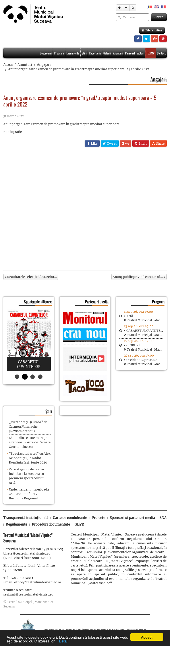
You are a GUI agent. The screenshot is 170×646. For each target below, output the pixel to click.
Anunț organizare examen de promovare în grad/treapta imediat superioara (61, 124)
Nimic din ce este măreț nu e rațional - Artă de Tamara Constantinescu (30, 442)
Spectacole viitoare (38, 302)
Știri (48, 411)
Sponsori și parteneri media (132, 518)
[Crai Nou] (85, 335)
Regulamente (16, 524)
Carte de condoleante (70, 518)
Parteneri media (96, 302)
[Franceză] (163, 6)
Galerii (107, 53)
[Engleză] (157, 6)
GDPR (79, 524)
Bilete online (153, 30)
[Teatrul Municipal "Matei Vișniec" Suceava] (32, 14)
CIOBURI (133, 345)
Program (59, 53)
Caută (159, 17)
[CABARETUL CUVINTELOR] (29, 340)
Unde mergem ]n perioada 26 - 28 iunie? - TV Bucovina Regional (29, 493)
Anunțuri (118, 53)
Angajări (44, 64)
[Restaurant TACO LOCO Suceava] (85, 386)
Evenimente (72, 53)
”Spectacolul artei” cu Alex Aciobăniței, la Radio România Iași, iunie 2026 (29, 458)
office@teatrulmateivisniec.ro (37, 582)
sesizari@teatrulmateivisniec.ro (28, 594)
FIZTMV (151, 53)
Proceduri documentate (51, 524)
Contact (161, 53)
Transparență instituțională (25, 518)
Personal (130, 53)
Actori (140, 53)
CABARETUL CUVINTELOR (146, 331)
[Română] (149, 6)
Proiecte (98, 518)
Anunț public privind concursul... (138, 277)
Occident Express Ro (141, 360)
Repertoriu (95, 53)
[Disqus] (85, 208)
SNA (163, 518)
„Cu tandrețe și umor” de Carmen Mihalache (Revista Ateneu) (28, 426)
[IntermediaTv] (85, 359)
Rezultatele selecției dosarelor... (31, 277)
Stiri (84, 53)
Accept (147, 637)
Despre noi (46, 53)
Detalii (63, 641)
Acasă (8, 64)
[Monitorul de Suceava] (85, 317)
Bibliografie (12, 132)
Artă (129, 316)
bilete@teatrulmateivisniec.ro (26, 553)
